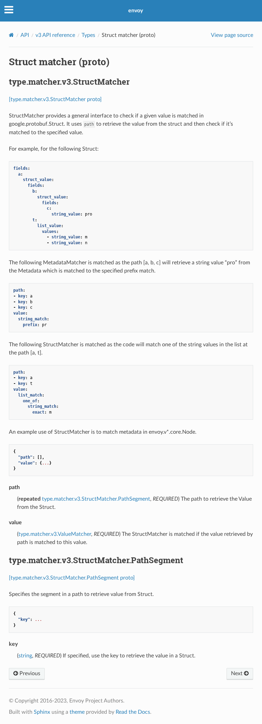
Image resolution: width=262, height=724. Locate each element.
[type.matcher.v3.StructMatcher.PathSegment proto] (72, 578)
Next (237, 673)
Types (88, 35)
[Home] (11, 35)
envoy (135, 10)
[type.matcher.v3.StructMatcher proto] (55, 99)
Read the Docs (133, 712)
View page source (232, 35)
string (25, 655)
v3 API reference (55, 35)
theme (77, 712)
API (24, 35)
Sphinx (42, 712)
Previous (29, 673)
